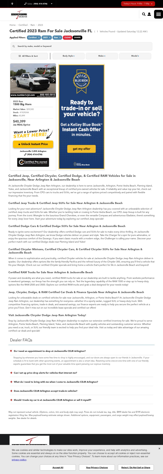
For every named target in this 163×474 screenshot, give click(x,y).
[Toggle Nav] (158, 14)
